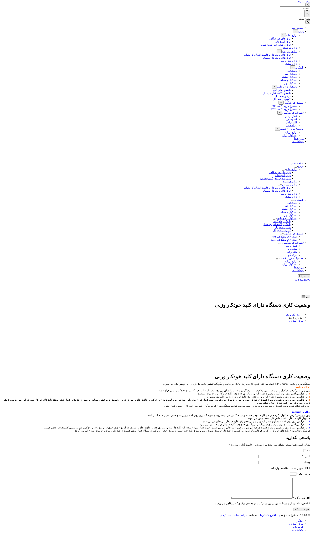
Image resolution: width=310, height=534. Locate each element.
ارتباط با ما (298, 270)
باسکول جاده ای (288, 212)
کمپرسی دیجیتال (282, 230)
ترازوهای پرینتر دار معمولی (276, 190)
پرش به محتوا (302, 1)
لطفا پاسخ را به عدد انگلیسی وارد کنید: (289, 468)
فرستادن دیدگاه (302, 509)
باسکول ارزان (289, 264)
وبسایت (306, 462)
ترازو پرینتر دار (289, 184)
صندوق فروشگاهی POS (284, 236)
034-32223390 (302, 279)
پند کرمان (298, 526)
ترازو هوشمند (290, 181)
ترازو (301, 166)
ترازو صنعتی (290, 196)
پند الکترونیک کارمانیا (269, 515)
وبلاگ (301, 520)
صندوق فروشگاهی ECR (284, 239)
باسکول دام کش (282, 221)
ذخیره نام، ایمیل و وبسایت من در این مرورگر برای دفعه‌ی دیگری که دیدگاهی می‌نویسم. (260, 503)
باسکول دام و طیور (287, 218)
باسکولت (292, 203)
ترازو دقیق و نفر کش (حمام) (275, 178)
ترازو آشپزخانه (283, 175)
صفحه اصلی (297, 163)
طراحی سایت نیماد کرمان (234, 515)
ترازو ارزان (291, 261)
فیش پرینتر (291, 245)
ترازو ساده (291, 169)
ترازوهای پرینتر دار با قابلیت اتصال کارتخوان (267, 187)
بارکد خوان (291, 255)
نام (307, 450)
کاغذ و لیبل (291, 252)
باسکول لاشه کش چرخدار (277, 224)
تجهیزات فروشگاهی (293, 242)
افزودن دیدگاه (301, 497)
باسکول (299, 200)
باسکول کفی (290, 206)
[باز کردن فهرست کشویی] (295, 167)
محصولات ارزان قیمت (292, 258)
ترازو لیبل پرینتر (288, 193)
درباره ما (299, 267)
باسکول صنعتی (289, 209)
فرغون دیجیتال (283, 227)
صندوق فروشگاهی (294, 233)
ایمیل (306, 456)
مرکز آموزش (296, 320)
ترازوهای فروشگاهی (280, 172)
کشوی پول (291, 249)
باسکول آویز (290, 215)
